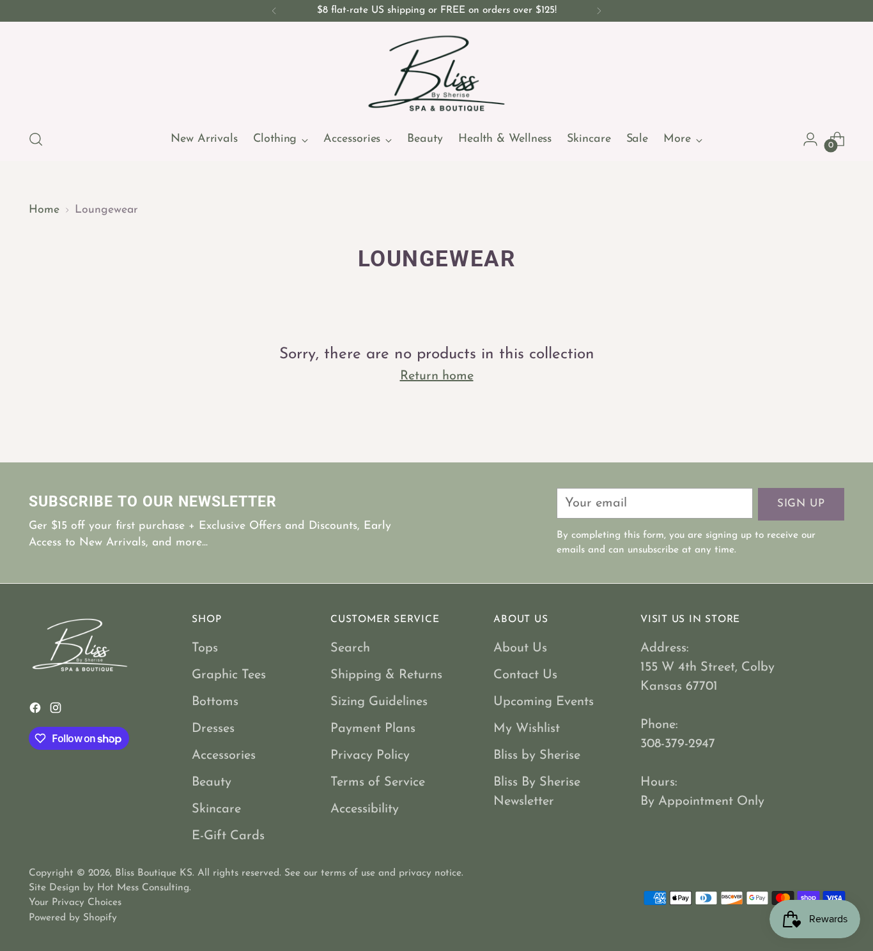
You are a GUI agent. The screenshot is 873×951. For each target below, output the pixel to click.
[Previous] (274, 11)
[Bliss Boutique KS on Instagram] (57, 710)
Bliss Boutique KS (153, 873)
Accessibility (364, 809)
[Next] (599, 11)
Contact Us (525, 675)
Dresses (213, 728)
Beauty (211, 782)
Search (350, 648)
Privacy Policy (370, 755)
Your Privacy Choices (75, 902)
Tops (205, 648)
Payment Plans (372, 728)
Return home (437, 376)
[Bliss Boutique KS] (436, 73)
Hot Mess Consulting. (144, 888)
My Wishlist (526, 728)
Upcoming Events (543, 702)
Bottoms (215, 702)
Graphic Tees (229, 675)
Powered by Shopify (73, 918)
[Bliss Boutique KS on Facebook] (36, 710)
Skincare (216, 809)
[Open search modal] (36, 139)
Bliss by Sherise (536, 755)
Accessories (224, 755)
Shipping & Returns (386, 675)
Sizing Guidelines (379, 702)
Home (44, 209)
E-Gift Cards (228, 836)
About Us (520, 648)
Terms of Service (377, 782)
